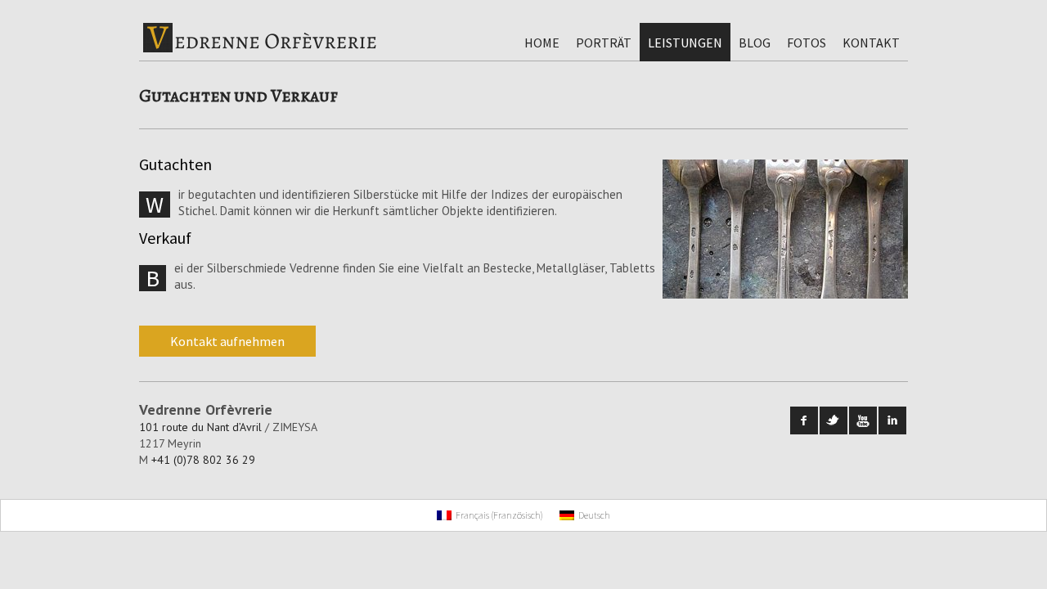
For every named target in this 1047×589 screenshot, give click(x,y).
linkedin (892, 420)
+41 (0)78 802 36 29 (203, 459)
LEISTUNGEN (685, 42)
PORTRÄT (603, 42)
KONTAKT (871, 42)
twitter (833, 420)
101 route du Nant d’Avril (200, 427)
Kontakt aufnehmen (227, 341)
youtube (863, 420)
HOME (541, 42)
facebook (804, 420)
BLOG (755, 42)
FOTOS (806, 42)
